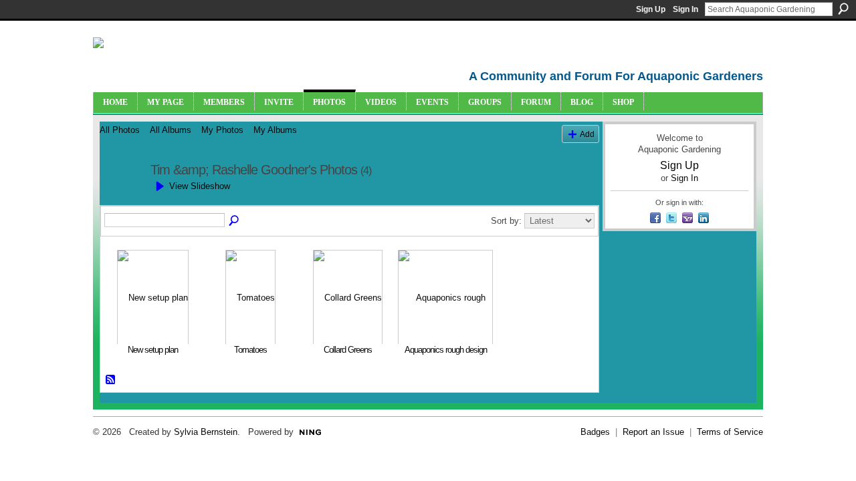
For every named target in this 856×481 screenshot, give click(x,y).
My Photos (222, 130)
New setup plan (153, 350)
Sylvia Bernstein (205, 432)
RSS (111, 380)
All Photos (120, 130)
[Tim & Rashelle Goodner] (121, 199)
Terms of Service (730, 432)
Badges (595, 432)
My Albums (275, 130)
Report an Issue (653, 432)
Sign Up (650, 9)
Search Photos (235, 221)
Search (843, 9)
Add (587, 134)
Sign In (685, 9)
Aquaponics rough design (446, 350)
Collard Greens (348, 350)
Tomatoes (250, 350)
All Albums (170, 130)
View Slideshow (199, 186)
